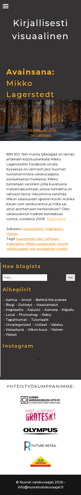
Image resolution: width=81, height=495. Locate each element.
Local (10, 315)
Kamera (51, 310)
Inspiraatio (54, 229)
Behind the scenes (51, 300)
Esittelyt (25, 305)
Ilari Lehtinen (40, 135)
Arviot (26, 300)
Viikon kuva (37, 330)
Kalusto (33, 310)
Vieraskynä (15, 330)
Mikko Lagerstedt (40, 244)
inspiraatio (15, 244)
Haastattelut (33, 229)
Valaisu (57, 325)
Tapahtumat (16, 320)
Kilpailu (68, 310)
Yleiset (11, 335)
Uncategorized (18, 325)
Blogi (10, 305)
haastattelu (26, 239)
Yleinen (12, 234)
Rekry (47, 315)
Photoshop (28, 315)
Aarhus (11, 300)
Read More (56, 219)
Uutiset (41, 325)
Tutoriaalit (39, 320)
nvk (32, 249)
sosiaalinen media (52, 249)
